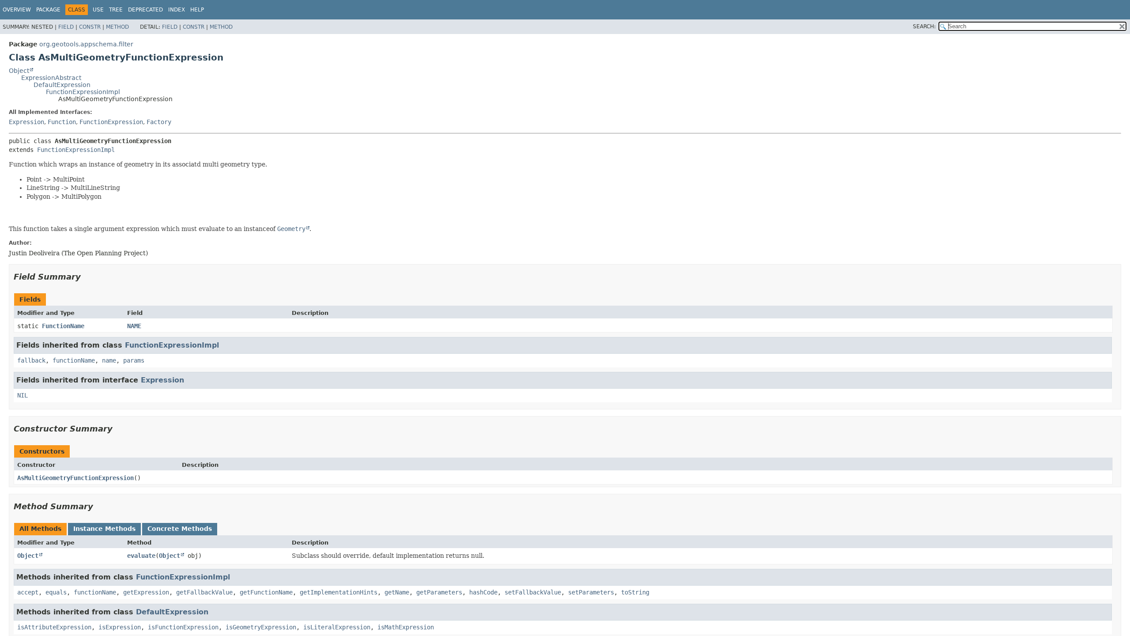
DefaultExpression (62, 84)
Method (117, 27)
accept (27, 592)
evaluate (141, 555)
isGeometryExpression (261, 627)
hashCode (483, 592)
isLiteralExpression (336, 627)
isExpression (119, 627)
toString (635, 592)
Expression (26, 121)
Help (197, 10)
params (133, 360)
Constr (90, 27)
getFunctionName (266, 592)
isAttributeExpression (54, 627)
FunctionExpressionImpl (83, 91)
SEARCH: (924, 26)
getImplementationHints (338, 592)
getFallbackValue (204, 592)
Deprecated (145, 10)
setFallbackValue (533, 592)
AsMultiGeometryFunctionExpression (75, 477)
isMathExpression (405, 627)
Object (19, 70)
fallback (31, 360)
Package (48, 10)
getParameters (439, 592)
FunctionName (63, 325)
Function (62, 121)
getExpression (146, 592)
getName (396, 592)
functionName (74, 360)
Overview (17, 10)
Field (66, 27)
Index (176, 10)
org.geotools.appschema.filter (86, 44)
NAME (134, 325)
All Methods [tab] (40, 528)
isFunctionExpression (183, 627)
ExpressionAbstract (51, 77)
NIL (22, 395)
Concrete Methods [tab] (179, 528)
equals (56, 592)
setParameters (591, 592)
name (109, 360)
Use (98, 10)
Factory (159, 121)
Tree (116, 10)
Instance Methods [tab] (104, 528)
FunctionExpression (111, 121)
